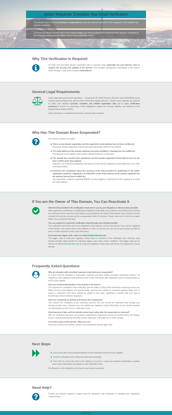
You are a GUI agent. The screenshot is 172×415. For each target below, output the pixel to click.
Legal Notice (86, 413)
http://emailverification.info (94, 235)
